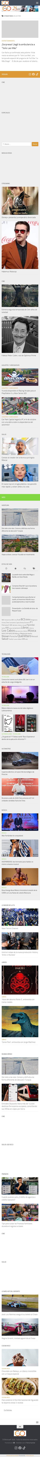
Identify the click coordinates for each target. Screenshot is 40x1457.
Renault (35, 636)
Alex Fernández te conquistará (12, 836)
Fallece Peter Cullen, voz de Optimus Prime (19, 355)
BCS (23, 619)
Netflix (30, 633)
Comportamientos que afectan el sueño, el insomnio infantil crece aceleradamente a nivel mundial (23, 599)
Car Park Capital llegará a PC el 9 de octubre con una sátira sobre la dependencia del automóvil (19, 422)
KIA (7, 627)
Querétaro (24, 636)
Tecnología (5, 677)
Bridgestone (34, 620)
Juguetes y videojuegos (10, 388)
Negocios (24, 633)
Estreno (27, 622)
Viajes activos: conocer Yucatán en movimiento (18, 555)
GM (11, 625)
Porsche (13, 636)
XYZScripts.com (30, 1455)
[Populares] (15, 568)
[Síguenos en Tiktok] (37, 74)
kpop (10, 628)
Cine (7, 623)
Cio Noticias (8, 1410)
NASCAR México (14, 634)
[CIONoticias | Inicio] (6, 3)
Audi (18, 620)
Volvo (19, 639)
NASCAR (5, 633)
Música (32, 630)
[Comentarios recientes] (24, 568)
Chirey (4, 622)
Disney (22, 622)
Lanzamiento (16, 628)
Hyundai (31, 625)
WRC (26, 639)
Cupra (18, 623)
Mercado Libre (19, 631)
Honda (24, 625)
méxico (25, 631)
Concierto (12, 623)
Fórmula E (5, 625)
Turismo (15, 639)
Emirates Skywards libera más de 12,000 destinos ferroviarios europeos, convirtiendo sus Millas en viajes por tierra (19, 1106)
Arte (15, 620)
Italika (3, 628)
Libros (25, 627)
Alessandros (7, 620)
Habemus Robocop (9, 271)
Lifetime (31, 628)
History (20, 625)
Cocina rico (6, 1368)
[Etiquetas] (33, 568)
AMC (12, 620)
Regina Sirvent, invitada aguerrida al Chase (18, 1338)
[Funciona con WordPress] (14, 1443)
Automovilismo (7, 734)
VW (23, 639)
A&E (3, 620)
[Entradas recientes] (6, 568)
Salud (5, 638)
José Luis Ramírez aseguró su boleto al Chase (20, 1314)
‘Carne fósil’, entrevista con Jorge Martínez (18, 1042)
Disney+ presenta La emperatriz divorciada (19, 217)
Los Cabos (8, 630)
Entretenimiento (8, 41)
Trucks (10, 639)
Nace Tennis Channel (10, 928)
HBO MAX (14, 625)
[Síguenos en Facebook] (33, 74)
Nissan (5, 636)
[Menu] (37, 3)
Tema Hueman (30, 1443)
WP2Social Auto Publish (12, 1455)
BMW (28, 619)
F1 (31, 622)
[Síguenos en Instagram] (30, 74)
